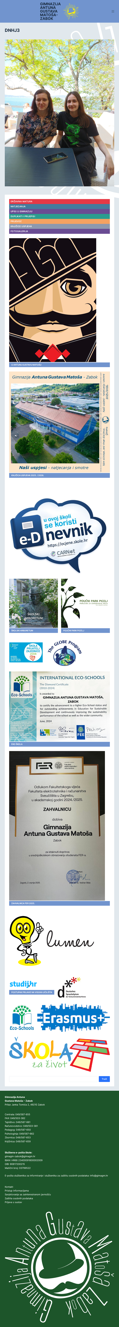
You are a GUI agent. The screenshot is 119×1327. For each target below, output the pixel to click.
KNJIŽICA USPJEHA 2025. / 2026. (27, 475)
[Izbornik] (113, 11)
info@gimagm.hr (99, 1175)
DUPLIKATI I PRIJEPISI (23, 216)
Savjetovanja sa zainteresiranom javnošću (28, 1194)
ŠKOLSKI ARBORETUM (22, 630)
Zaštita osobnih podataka (19, 1198)
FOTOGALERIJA (19, 231)
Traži (104, 1079)
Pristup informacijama (17, 1190)
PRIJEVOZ (16, 221)
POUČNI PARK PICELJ (73, 630)
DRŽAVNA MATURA (22, 201)
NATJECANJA (18, 206)
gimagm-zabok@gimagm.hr (20, 1156)
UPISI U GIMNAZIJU (22, 211)
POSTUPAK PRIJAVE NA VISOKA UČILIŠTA (31, 992)
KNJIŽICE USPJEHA (21, 226)
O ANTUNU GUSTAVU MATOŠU (26, 364)
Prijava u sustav (13, 1202)
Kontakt (9, 1186)
